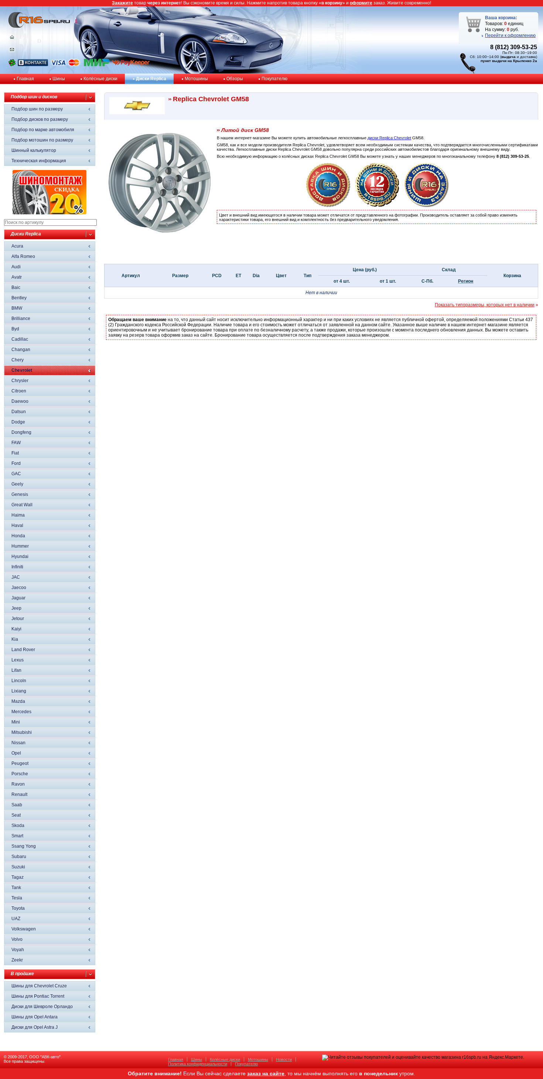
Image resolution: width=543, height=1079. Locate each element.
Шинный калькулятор (33, 150)
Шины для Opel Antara (34, 1017)
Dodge (18, 422)
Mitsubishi (21, 732)
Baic (15, 287)
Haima (18, 515)
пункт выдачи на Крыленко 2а (509, 61)
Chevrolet (21, 370)
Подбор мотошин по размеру (42, 140)
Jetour (17, 618)
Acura (17, 246)
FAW (16, 442)
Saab (16, 804)
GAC (16, 473)
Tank (16, 887)
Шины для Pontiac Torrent (37, 996)
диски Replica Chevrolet (389, 138)
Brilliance (20, 318)
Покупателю (274, 78)
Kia (14, 639)
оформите (361, 3)
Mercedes (21, 711)
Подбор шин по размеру (37, 109)
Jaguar (18, 597)
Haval (17, 525)
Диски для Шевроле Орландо (42, 1006)
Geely (17, 484)
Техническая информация (38, 160)
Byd (15, 328)
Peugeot (19, 763)
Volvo (17, 939)
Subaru (18, 856)
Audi (16, 266)
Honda (18, 535)
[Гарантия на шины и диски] (378, 206)
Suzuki (18, 866)
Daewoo (19, 401)
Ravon (18, 784)
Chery (17, 359)
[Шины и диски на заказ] (427, 206)
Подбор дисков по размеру (39, 119)
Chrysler (19, 380)
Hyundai (19, 556)
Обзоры (234, 78)
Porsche (19, 773)
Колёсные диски (100, 78)
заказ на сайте (265, 1073)
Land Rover (23, 649)
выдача (508, 57)
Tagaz (17, 877)
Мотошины (196, 78)
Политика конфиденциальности (197, 1064)
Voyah (17, 949)
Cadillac (19, 339)
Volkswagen (23, 929)
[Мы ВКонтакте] (33, 64)
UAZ (15, 918)
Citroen (18, 391)
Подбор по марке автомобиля (42, 129)
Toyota (18, 908)
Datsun (18, 411)
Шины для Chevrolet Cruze (39, 985)
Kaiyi (16, 629)
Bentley (19, 297)
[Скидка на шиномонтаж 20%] (49, 212)
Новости (284, 1059)
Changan (20, 349)
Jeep (16, 608)
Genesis (19, 494)
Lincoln (18, 680)
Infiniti (17, 566)
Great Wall (22, 504)
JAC (15, 577)
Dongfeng (21, 432)
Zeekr (17, 960)
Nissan (18, 742)
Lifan (16, 670)
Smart (17, 835)
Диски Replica (151, 78)
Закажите (122, 3)
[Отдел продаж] (12, 51)
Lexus (17, 660)
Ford (16, 463)
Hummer (20, 546)
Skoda (17, 825)
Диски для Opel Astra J (34, 1027)
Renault (19, 794)
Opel (16, 753)
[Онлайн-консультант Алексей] (12, 64)
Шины (58, 78)
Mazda (18, 701)
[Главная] (12, 38)
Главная (25, 78)
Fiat (15, 453)
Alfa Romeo (23, 256)
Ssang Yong (23, 846)
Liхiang (18, 691)
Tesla (16, 898)
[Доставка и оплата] (328, 206)
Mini (15, 722)
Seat (16, 815)
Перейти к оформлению (510, 35)
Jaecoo (18, 587)
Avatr (16, 277)
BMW (16, 308)
